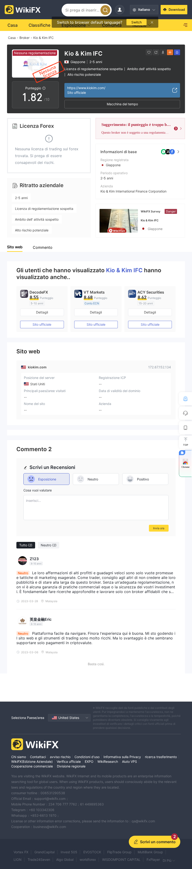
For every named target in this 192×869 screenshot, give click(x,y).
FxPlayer (153, 859)
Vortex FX (21, 852)
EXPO (89, 761)
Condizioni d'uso (87, 757)
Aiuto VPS (129, 761)
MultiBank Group (150, 852)
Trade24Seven (39, 859)
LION (18, 859)
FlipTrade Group (119, 852)
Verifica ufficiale (69, 761)
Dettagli (42, 312)
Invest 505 (69, 852)
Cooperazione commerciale (32, 766)
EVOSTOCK (92, 852)
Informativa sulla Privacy (122, 757)
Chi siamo (18, 757)
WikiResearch (107, 761)
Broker (24, 38)
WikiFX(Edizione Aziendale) (32, 761)
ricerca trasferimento (161, 757)
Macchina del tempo (122, 104)
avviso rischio (60, 757)
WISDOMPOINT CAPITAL (121, 859)
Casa (12, 38)
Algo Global (65, 859)
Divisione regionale (71, 766)
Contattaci (38, 757)
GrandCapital (44, 852)
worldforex (88, 859)
